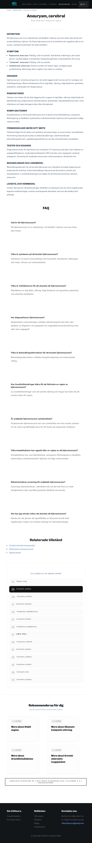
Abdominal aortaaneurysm (21, 549)
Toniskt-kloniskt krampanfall (22, 545)
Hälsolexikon (64, 4)
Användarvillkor (14, 819)
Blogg (74, 4)
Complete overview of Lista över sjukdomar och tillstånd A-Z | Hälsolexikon (46, 782)
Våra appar (26, 4)
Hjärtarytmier (15, 552)
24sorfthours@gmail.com (72, 823)
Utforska (53, 4)
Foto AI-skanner (40, 4)
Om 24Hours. (14, 811)
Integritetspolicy (14, 816)
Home (9, 10)
